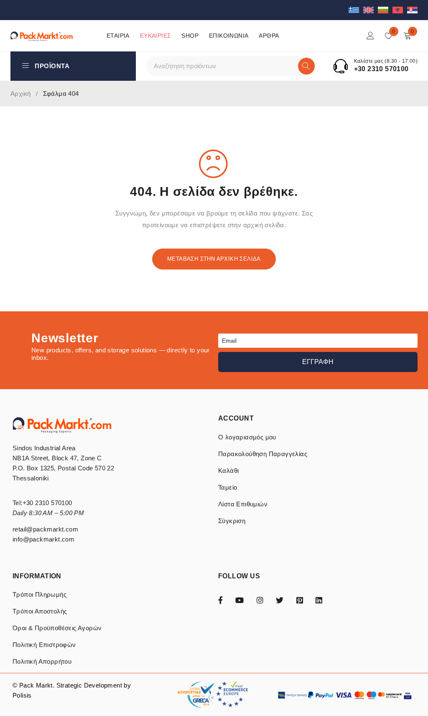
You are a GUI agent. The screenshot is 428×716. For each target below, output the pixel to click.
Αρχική (20, 93)
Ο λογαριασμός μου (247, 437)
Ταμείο (227, 487)
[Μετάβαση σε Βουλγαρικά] (385, 9)
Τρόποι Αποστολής (40, 611)
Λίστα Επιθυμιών (243, 504)
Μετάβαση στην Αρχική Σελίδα (214, 259)
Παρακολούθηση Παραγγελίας (262, 453)
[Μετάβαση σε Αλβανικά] (399, 9)
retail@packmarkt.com (45, 529)
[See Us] (260, 599)
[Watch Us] (239, 599)
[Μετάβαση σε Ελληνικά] (356, 9)
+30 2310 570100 (381, 68)
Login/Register (370, 35)
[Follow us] (279, 599)
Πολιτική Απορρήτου (42, 661)
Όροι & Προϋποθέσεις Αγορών (57, 627)
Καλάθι (228, 470)
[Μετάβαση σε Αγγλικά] (370, 9)
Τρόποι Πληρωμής (39, 594)
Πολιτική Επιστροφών (44, 644)
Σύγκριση (231, 520)
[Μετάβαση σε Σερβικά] (412, 9)
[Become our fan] (220, 599)
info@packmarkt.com (43, 539)
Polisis (22, 695)
